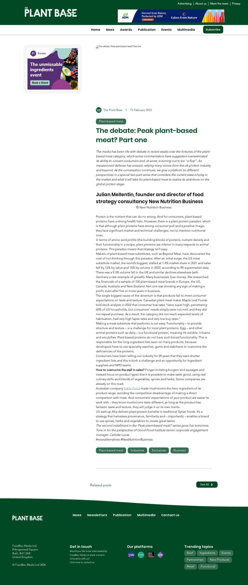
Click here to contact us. (82, 562)
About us (201, 3)
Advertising (185, 3)
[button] (110, 30)
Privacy (236, 3)
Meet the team (219, 3)
